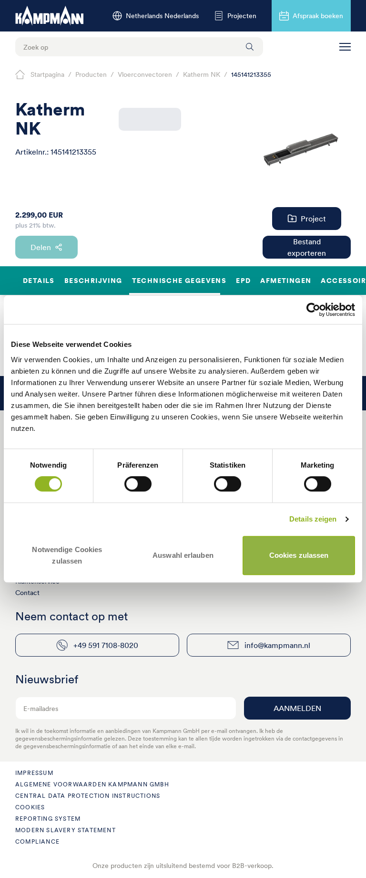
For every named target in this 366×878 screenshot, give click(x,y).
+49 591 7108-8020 (105, 645)
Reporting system (48, 818)
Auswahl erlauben (183, 555)
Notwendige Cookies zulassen (67, 555)
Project (313, 218)
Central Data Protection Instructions (87, 795)
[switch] (138, 483)
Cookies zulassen (299, 555)
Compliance (37, 841)
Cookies (30, 807)
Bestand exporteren (306, 247)
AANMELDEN (297, 708)
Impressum (34, 772)
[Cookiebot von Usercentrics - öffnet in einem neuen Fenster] (313, 310)
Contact (27, 592)
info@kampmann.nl (277, 645)
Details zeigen (312, 519)
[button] (345, 46)
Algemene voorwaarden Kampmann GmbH (92, 784)
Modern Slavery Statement (65, 830)
